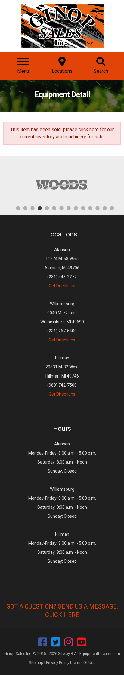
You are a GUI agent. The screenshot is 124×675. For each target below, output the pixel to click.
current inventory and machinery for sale (62, 137)
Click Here (62, 614)
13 (104, 207)
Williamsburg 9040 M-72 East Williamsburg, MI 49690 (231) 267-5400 (62, 321)
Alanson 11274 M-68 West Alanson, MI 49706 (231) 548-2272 (62, 267)
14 (112, 207)
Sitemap (36, 662)
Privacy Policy (57, 662)
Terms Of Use (83, 662)
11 (90, 207)
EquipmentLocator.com (99, 653)
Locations (62, 234)
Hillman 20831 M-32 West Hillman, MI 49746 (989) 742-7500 (62, 376)
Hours (62, 428)
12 (97, 207)
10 (83, 207)
